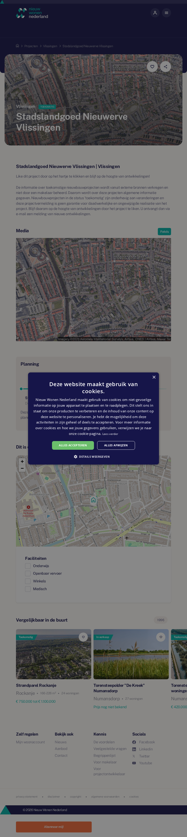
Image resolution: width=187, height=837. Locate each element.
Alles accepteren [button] (73, 445)
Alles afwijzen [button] (116, 445)
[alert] (93, 418)
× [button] (154, 377)
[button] (93, 456)
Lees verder (110, 434)
